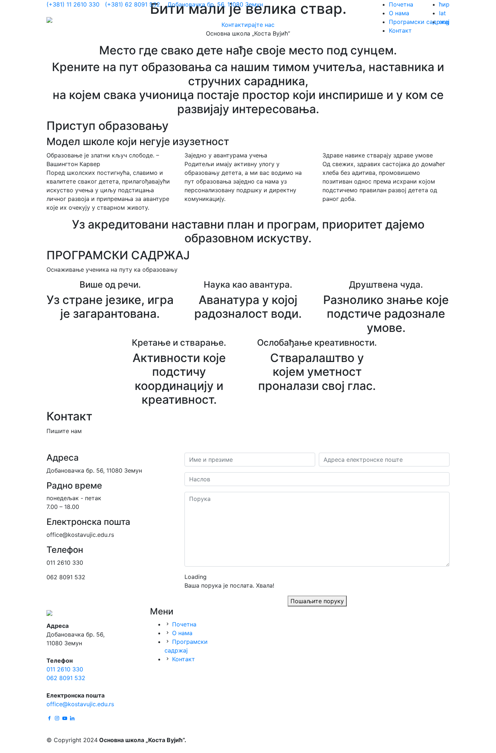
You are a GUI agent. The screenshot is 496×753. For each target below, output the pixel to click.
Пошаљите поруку (317, 601)
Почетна (401, 4)
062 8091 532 (65, 678)
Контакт (400, 30)
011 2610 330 (64, 669)
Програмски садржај (419, 21)
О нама (399, 13)
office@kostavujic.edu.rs (80, 704)
